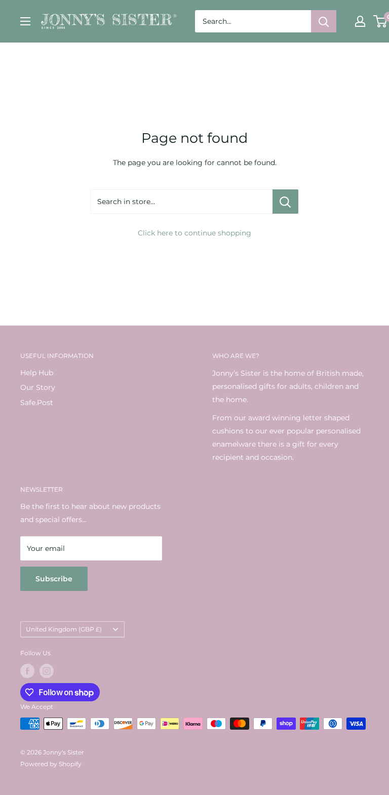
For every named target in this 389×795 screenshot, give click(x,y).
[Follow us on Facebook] (27, 671)
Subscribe (53, 578)
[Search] (323, 21)
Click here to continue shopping (194, 232)
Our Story (37, 387)
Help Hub (36, 372)
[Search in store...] (285, 201)
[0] (380, 21)
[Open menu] (25, 21)
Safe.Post (36, 402)
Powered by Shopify (51, 764)
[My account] (360, 21)
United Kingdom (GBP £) (64, 629)
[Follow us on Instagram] (47, 671)
